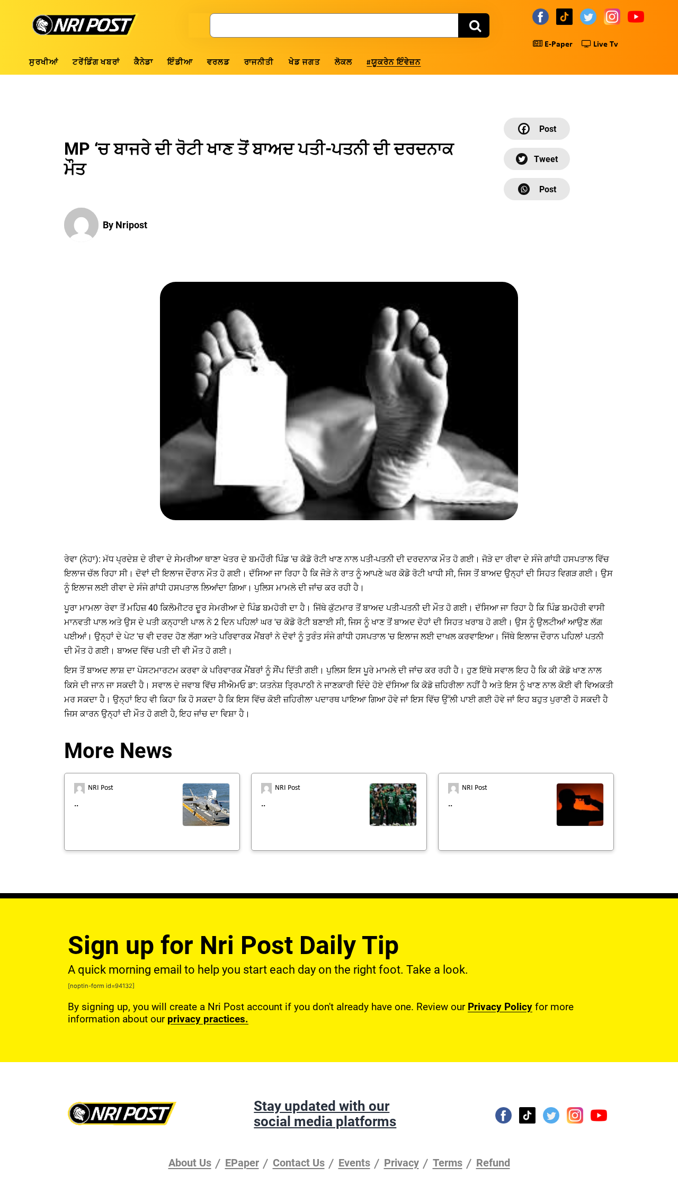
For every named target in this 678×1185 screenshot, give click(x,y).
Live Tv (604, 44)
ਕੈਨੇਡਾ (144, 63)
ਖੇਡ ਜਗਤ (304, 63)
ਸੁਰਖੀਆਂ (43, 63)
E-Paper (557, 44)
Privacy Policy (500, 1007)
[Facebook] (542, 16)
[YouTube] (637, 16)
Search (473, 25)
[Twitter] (590, 16)
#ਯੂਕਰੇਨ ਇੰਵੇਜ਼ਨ (394, 63)
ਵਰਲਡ (218, 63)
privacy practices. (207, 1019)
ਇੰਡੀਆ (180, 63)
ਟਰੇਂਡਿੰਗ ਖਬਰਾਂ (96, 63)
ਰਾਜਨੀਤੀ (259, 63)
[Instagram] (613, 16)
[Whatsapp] (537, 189)
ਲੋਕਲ (344, 63)
